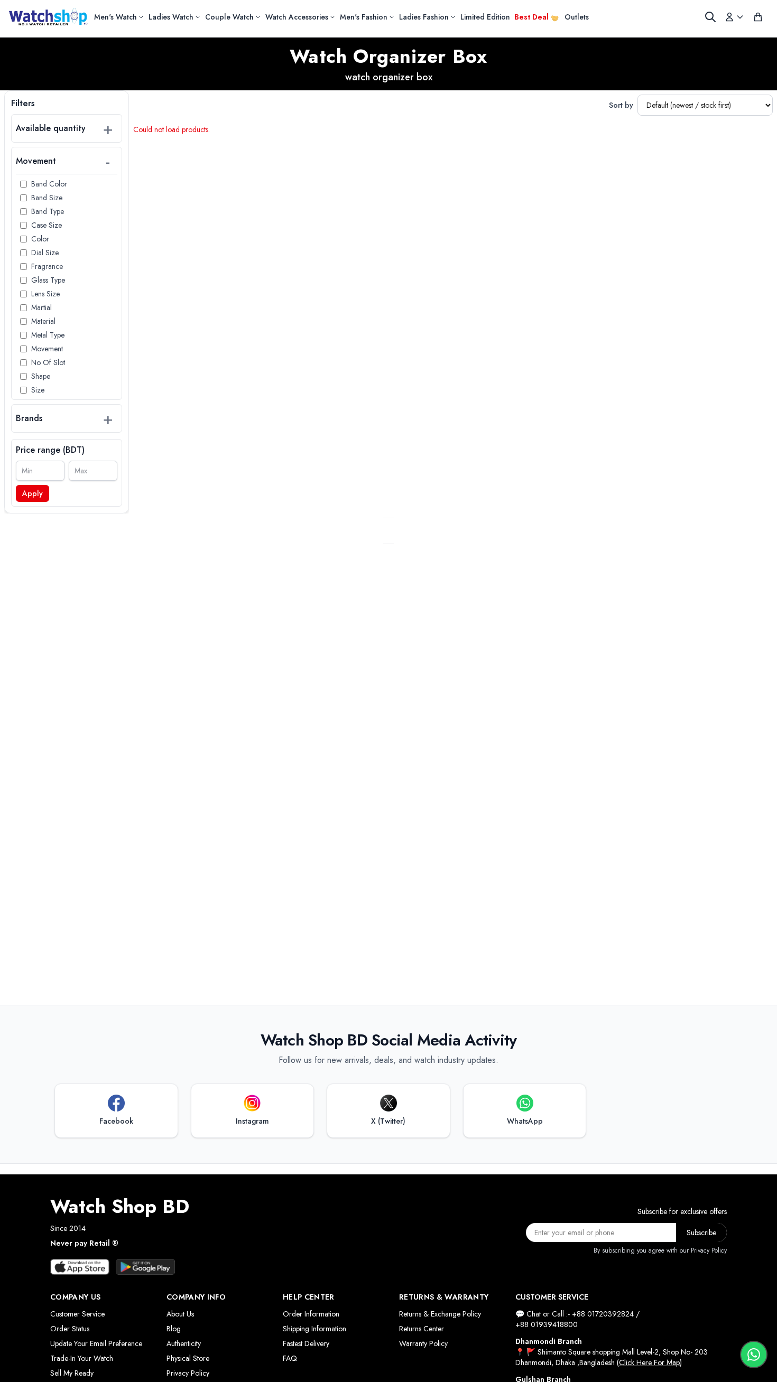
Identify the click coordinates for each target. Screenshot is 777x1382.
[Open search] (710, 16)
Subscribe (701, 1232)
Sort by (621, 105)
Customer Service (77, 1314)
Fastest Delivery (306, 1343)
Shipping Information (314, 1328)
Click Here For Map (649, 1362)
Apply (32, 493)
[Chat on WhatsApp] (753, 1354)
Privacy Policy (187, 1373)
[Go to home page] (48, 16)
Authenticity (183, 1343)
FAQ (290, 1358)
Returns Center (421, 1328)
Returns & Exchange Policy (440, 1314)
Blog (173, 1328)
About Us (180, 1314)
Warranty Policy (423, 1343)
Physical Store (187, 1358)
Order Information (311, 1314)
